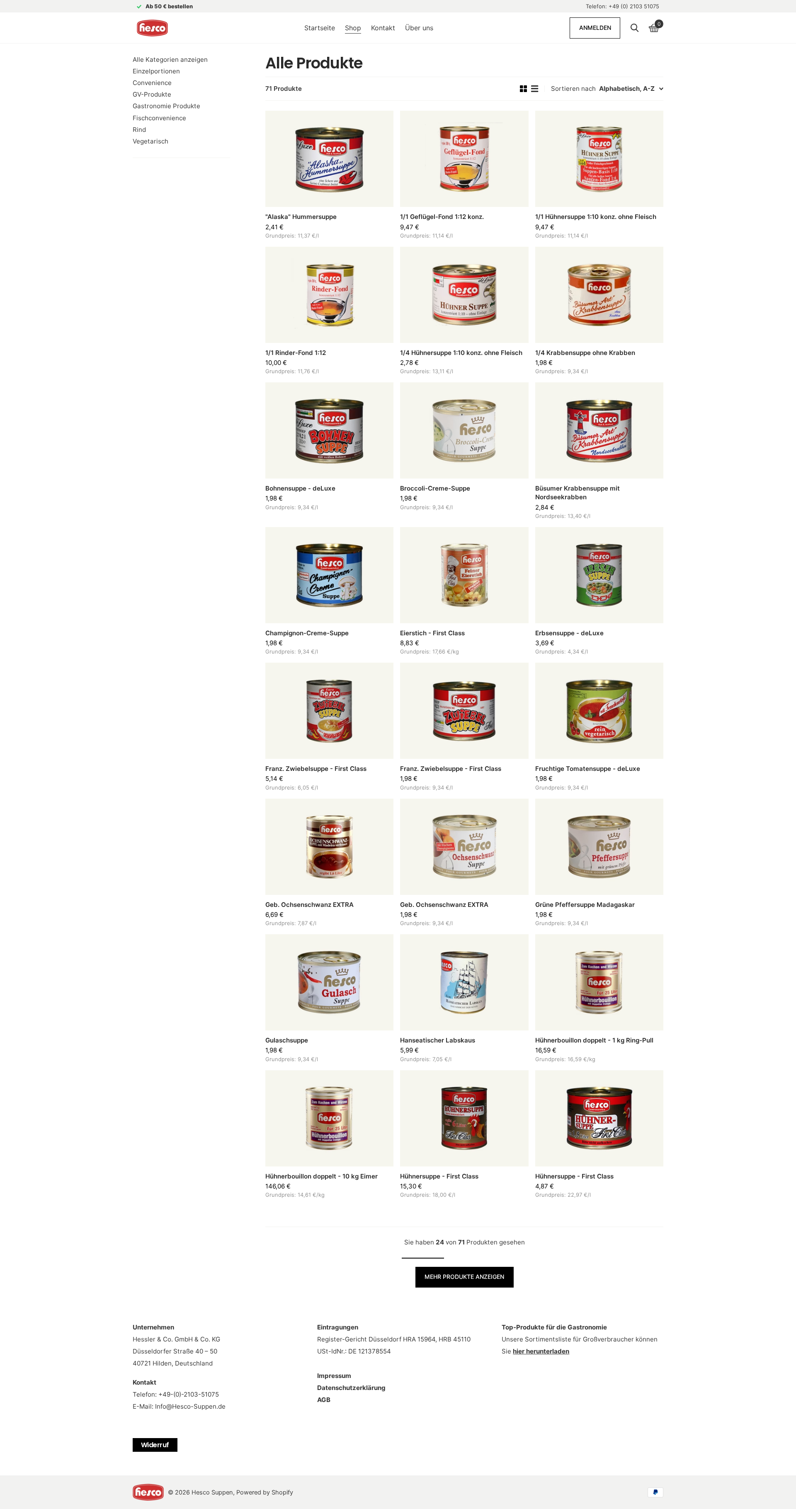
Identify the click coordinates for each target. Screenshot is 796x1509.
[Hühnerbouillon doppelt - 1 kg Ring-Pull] (599, 982)
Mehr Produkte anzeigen (464, 1276)
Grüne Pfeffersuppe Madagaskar (585, 905)
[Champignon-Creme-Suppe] (329, 575)
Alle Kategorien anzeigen (170, 59)
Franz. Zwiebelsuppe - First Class (315, 769)
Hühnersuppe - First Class (439, 1176)
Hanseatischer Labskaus (437, 1040)
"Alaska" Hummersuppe (301, 217)
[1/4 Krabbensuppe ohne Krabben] (599, 295)
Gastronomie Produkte (166, 106)
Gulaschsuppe (286, 1040)
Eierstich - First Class (432, 633)
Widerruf (155, 1445)
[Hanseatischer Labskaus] (464, 982)
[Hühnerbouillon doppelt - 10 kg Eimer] (329, 1118)
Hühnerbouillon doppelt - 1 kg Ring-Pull (594, 1040)
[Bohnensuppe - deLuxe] (329, 430)
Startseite (319, 28)
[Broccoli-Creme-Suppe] (464, 430)
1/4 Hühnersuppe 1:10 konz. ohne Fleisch (461, 353)
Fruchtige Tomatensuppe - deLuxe (587, 769)
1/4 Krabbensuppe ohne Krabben (585, 353)
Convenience (152, 83)
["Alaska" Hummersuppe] (329, 159)
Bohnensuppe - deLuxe (300, 488)
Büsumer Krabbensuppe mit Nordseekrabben (577, 492)
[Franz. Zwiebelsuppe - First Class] (329, 711)
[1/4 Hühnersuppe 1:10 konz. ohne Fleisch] (464, 295)
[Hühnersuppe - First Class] (464, 1118)
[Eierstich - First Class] (464, 575)
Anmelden (595, 27)
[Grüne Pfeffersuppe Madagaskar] (599, 847)
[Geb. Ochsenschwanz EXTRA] (329, 847)
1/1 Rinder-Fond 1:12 (295, 353)
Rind (139, 130)
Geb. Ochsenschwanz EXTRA (309, 905)
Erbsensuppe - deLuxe (569, 633)
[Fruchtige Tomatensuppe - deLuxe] (599, 711)
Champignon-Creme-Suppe (307, 633)
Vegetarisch (150, 141)
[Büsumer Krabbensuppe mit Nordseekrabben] (599, 430)
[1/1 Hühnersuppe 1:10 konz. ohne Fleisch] (599, 159)
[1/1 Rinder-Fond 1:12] (329, 295)
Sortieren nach (573, 88)
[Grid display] (523, 88)
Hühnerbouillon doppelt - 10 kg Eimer (321, 1176)
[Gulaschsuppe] (329, 982)
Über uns (419, 28)
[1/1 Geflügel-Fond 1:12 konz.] (464, 159)
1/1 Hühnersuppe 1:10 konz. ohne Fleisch (595, 217)
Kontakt (383, 28)
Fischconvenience (159, 118)
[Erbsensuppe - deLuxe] (599, 575)
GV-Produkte (152, 94)
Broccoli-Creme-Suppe (435, 488)
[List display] (534, 88)
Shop (353, 28)
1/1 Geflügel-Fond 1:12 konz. (442, 217)
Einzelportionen (156, 71)
